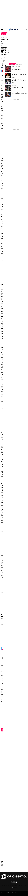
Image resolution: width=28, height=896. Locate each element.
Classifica (14, 885)
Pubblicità (14, 887)
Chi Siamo (8, 885)
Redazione (4, 65)
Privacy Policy (22, 885)
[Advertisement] (14, 14)
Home (3, 885)
